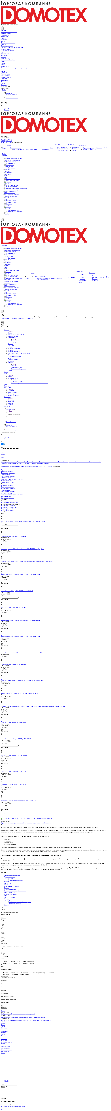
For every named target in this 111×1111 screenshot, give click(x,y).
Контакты (4, 1034)
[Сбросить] (2, 1006)
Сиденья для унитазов (13, 463)
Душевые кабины (22, 462)
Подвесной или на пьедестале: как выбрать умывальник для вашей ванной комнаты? (26, 823)
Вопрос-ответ (5, 1051)
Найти (3, 1086)
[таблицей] (4, 512)
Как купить (11, 390)
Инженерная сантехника (50, 462)
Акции (3, 1023)
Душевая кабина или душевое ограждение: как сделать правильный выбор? (23, 1017)
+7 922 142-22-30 (6, 142)
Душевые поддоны (28, 463)
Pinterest (6, 110)
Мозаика (60, 462)
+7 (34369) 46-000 (6, 139)
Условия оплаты (5, 1046)
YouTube (6, 108)
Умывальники (15, 340)
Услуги (10, 376)
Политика (4, 1040)
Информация (4, 1036)
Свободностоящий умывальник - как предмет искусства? (18, 1014)
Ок (1, 1109)
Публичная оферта (6, 1042)
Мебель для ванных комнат (9, 462)
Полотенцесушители (69, 462)
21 (6, 816)
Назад (11, 331)
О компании (4, 1031)
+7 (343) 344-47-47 (6, 141)
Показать (3, 1007)
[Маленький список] (1, 513)
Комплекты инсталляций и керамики (86, 462)
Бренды (3, 1026)
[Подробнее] (1, 824)
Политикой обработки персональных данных (14, 1106)
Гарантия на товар (6, 1050)
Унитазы (29, 462)
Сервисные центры (17, 381)
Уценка (47, 463)
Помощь (3, 1043)
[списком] (2, 512)
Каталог (10, 333)
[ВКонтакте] (2, 444)
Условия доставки (6, 1048)
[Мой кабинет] (1, 313)
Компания (11, 400)
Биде (21, 463)
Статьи (3, 1011)
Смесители (35, 462)
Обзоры (3, 1053)
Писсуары (37, 463)
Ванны (41, 462)
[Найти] (2, 28)
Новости (3, 1032)
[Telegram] (4, 444)
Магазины (4, 1039)
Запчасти (13, 365)
